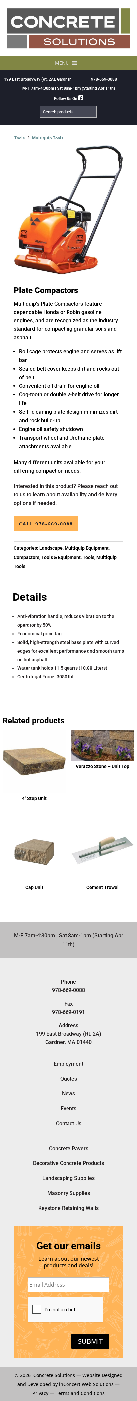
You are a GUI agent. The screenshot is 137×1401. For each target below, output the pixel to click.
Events (68, 1108)
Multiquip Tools (47, 138)
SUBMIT (90, 1341)
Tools (19, 138)
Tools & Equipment (61, 557)
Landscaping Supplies (68, 1178)
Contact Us (68, 1123)
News (68, 1093)
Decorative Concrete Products (68, 1163)
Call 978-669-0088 (46, 524)
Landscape (51, 548)
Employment (68, 1064)
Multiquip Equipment (87, 548)
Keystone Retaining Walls (68, 1208)
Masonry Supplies (68, 1193)
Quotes (68, 1079)
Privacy (40, 1393)
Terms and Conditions (80, 1393)
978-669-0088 (104, 79)
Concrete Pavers (68, 1148)
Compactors (26, 557)
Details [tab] (30, 597)
